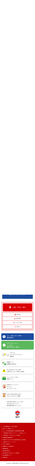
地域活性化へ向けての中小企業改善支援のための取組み (14, 439)
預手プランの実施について (8, 428)
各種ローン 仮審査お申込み (11, 363)
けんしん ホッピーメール (13, 386)
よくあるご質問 (18, 322)
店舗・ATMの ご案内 (19, 307)
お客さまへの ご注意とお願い (16, 370)
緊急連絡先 (14, 336)
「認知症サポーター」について (9, 441)
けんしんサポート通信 (14, 395)
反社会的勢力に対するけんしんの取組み (11, 452)
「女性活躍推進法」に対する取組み (10, 426)
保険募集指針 (5, 448)
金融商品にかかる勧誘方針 (8, 446)
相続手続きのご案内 (13, 345)
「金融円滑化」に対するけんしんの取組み (11, 435)
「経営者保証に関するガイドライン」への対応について (14, 433)
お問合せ (18, 326)
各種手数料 (18, 318)
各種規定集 (5, 457)
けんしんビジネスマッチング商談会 (16, 354)
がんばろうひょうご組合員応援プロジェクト (15, 403)
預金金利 (18, 314)
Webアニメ (12, 378)
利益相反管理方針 (6, 450)
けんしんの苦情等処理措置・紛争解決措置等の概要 (13, 430)
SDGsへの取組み (6, 444)
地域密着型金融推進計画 (8, 437)
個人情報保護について (7, 455)
